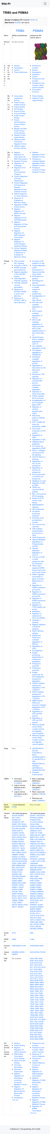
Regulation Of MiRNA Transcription (37, 1108)
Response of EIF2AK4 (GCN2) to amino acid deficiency (20, 292)
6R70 (36, 987)
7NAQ (41, 995)
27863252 (35, 789)
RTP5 (32, 900)
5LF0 (40, 965)
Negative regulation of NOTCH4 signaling (39, 626)
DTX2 (24, 837)
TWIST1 (20, 902)
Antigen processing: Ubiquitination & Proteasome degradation (37, 657)
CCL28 (32, 824)
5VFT (36, 978)
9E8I (36, 1034)
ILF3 (42, 850)
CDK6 (37, 824)
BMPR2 (24, 826)
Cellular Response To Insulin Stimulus (21, 195)
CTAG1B (22, 835)
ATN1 (43, 815)
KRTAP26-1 (34, 859)
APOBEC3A (16, 820)
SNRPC (14, 894)
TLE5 (25, 898)
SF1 (37, 902)
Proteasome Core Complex (38, 79)
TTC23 (14, 902)
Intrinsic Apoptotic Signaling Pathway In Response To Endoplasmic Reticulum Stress (20, 252)
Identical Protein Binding (19, 1061)
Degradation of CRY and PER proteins (37, 713)
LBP (38, 861)
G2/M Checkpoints (38, 537)
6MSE (42, 982)
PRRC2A (33, 883)
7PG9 (36, 997)
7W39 (41, 1006)
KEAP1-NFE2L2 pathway (38, 632)
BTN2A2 (33, 820)
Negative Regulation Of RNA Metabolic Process (39, 1102)
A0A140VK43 (34, 952)
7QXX (32, 1002)
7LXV (36, 993)
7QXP (32, 1000)
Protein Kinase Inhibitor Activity (19, 103)
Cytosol (16, 70)
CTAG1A (15, 835)
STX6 (42, 915)
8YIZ (35, 1032)
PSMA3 (38, 30)
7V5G (37, 1004)
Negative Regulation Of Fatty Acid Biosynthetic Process (21, 225)
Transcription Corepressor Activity (18, 98)
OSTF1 (22, 867)
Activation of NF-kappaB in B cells (38, 262)
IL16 (19, 857)
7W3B (37, 1008)
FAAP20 (15, 844)
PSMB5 (39, 889)
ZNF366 (38, 926)
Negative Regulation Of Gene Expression (20, 1049)
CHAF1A (20, 830)
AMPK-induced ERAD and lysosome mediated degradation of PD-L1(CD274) (39, 704)
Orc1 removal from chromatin (38, 525)
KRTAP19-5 (34, 857)
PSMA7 (38, 887)
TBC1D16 (33, 918)
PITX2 (20, 872)
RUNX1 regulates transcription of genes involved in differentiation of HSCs (38, 578)
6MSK (32, 987)
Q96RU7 (15, 954)
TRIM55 (14, 900)
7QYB (32, 1004)
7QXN (41, 997)
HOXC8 (14, 857)
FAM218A (41, 839)
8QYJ (32, 1021)
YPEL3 (32, 926)
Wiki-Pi (5, 3)
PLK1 (43, 874)
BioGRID (18, 22)
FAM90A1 (15, 846)
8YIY (31, 1032)
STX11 (38, 913)
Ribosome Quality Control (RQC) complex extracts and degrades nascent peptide (38, 728)
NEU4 (36, 867)
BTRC (38, 820)
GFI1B (43, 846)
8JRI (31, 1019)
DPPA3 (19, 837)
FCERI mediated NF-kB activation (38, 397)
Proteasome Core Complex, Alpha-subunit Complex (38, 85)
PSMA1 (39, 883)
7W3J (36, 1013)
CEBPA (39, 826)
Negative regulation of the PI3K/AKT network (21, 274)
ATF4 (20, 824)
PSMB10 (33, 889)
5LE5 (36, 963)
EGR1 (42, 837)
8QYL (36, 1021)
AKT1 (14, 817)
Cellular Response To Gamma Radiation (38, 1065)
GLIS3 (23, 848)
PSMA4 (38, 885)
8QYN (32, 1024)
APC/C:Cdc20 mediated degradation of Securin (37, 314)
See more (15, 1100)
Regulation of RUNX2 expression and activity (39, 587)
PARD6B (20, 870)
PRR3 (37, 881)
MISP (23, 865)
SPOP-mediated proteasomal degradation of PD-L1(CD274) (38, 695)
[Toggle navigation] (45, 3)
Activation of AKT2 (20, 265)
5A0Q (41, 958)
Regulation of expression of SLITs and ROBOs (38, 615)
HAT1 (14, 852)
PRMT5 (14, 878)
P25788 (42, 952)
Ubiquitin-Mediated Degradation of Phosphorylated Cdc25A (38, 542)
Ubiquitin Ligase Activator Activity (20, 147)
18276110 (33, 20)
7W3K (41, 1013)
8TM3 (36, 1026)
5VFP (32, 976)
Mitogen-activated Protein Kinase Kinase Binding (20, 130)
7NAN (40, 993)
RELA (20, 883)
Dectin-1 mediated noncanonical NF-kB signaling (38, 452)
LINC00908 (34, 863)
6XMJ (32, 991)
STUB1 (32, 913)
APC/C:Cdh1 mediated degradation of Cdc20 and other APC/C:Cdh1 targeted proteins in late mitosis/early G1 (39, 327)
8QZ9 (32, 1026)
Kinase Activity (19, 111)
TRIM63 (21, 900)
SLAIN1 (40, 904)
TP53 (43, 920)
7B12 (41, 991)
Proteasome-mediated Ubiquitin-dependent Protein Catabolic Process (39, 162)
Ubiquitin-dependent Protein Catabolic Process (38, 154)
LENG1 (14, 863)
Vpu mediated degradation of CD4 (39, 347)
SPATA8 (33, 911)
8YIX (41, 1030)
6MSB (32, 982)
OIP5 (17, 867)
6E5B (36, 980)
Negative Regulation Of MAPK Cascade (19, 211)
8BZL (37, 1015)
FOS (38, 844)
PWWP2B (39, 891)
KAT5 (14, 861)
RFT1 (43, 898)
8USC (37, 1030)
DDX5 (32, 835)
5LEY (32, 965)
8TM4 (41, 1026)
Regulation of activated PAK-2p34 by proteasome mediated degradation (37, 384)
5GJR (41, 960)
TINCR (38, 920)
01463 (32, 939)
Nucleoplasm (18, 68)
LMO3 (24, 863)
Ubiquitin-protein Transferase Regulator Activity (20, 141)
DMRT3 (32, 837)
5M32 (40, 969)
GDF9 (14, 848)
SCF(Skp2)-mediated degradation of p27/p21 (37, 360)
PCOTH (37, 874)
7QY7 (37, 1002)
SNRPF (38, 909)
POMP (36, 876)
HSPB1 (32, 850)
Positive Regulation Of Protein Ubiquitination (21, 178)
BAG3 (24, 824)
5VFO (40, 974)
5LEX (40, 963)
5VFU (41, 978)
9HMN (41, 1039)
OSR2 (43, 872)
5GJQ (36, 960)
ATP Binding (18, 109)
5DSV (32, 960)
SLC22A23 (33, 907)
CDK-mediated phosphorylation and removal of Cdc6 (37, 532)
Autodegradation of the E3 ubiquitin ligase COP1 (38, 402)
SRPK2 (39, 911)
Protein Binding (19, 107)
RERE (39, 898)
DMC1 (43, 835)
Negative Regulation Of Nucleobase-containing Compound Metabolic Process (20, 1079)
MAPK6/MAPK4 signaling (38, 506)
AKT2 (18, 817)
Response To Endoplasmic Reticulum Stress (20, 200)
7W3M (32, 1015)
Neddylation (36, 611)
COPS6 (21, 833)
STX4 (38, 915)
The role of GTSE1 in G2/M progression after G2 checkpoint (38, 560)
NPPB (39, 870)
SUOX (19, 896)
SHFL (21, 891)
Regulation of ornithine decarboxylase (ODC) (37, 410)
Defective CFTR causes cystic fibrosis (37, 500)
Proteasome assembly (36, 664)
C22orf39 (22, 828)
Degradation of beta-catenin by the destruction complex (39, 368)
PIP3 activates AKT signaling (19, 262)
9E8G (40, 1032)
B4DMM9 (15, 952)
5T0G (36, 971)
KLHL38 (19, 861)
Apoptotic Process (20, 161)
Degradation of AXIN (37, 436)
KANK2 (24, 859)
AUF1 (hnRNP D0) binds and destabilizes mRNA (39, 424)
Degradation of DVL (39, 439)
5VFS (32, 978)
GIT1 (18, 848)
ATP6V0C (33, 817)
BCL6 (14, 826)
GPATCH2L (16, 850)
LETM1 (42, 861)
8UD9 (41, 1028)
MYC (13, 867)
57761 (14, 933)
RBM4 (20, 881)
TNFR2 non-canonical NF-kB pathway (38, 489)
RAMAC (40, 896)
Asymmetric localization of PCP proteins (39, 430)
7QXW (41, 1000)
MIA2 (32, 867)
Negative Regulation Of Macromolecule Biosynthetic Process (19, 1091)
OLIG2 (38, 872)
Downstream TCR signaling (38, 375)
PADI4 (14, 870)
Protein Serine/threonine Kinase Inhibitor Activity (19, 123)
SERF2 (32, 902)
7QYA (41, 1002)
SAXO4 (14, 889)
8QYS (41, 1024)
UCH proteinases (38, 509)
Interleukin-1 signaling (36, 621)
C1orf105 (33, 822)
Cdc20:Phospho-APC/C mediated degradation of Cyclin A (38, 340)
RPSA (21, 885)
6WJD (37, 989)
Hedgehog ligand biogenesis (38, 442)
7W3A (32, 1008)
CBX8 (14, 830)
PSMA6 (32, 887)
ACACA (14, 815)
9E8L (36, 1037)
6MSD (37, 982)
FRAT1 (42, 844)
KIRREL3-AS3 (35, 854)
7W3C (41, 1008)
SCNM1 (20, 889)
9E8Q (36, 1039)
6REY (41, 987)
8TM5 (32, 1028)
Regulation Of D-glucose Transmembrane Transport (20, 170)
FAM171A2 (34, 839)
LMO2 (19, 863)
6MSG (32, 984)
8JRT (36, 1019)
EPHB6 (14, 841)
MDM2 (18, 865)
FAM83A (33, 841)
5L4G (32, 963)
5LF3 (36, 967)
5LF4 (40, 967)
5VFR (41, 976)
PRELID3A (34, 878)
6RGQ (32, 989)
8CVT (37, 1017)
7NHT (32, 997)
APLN (39, 815)
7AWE (37, 991)
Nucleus (17, 65)
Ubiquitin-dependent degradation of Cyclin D (37, 551)
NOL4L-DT (42, 867)
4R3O (32, 958)
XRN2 (42, 924)
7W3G (37, 1010)
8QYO (37, 1024)
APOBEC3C (16, 822)
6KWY (41, 980)
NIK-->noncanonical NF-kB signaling (39, 495)
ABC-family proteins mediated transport (38, 417)
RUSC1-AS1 (38, 900)
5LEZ (36, 965)
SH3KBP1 (33, 904)
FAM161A (21, 844)
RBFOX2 (33, 898)
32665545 (35, 783)
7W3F (32, 1010)
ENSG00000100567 (37, 945)
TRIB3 (20, 30)
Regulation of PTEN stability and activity (38, 607)
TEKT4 (19, 898)
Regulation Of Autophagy (19, 164)
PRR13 (32, 881)
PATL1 (32, 874)
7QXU (37, 1000)
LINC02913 (34, 865)
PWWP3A (33, 894)
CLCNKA (15, 833)
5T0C (32, 971)
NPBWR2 (33, 870)
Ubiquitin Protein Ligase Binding (20, 136)
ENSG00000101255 (19, 945)
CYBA (40, 833)
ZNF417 (14, 907)
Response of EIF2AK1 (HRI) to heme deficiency (20, 300)
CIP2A (32, 828)
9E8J (40, 1034)
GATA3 (37, 846)
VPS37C (36, 924)
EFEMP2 (21, 839)
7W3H (41, 1010)
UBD (36, 922)
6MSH (37, 984)
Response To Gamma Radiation (38, 1055)
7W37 (32, 1006)
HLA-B (24, 852)
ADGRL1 (33, 815)
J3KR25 (22, 952)
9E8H (32, 1034)
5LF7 (31, 969)
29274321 (17, 789)
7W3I (32, 1013)
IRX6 (19, 859)
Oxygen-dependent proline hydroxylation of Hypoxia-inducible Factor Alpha (38, 269)
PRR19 (20, 878)
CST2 (40, 830)
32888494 (41, 800)
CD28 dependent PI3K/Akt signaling (20, 279)
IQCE (32, 852)
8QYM (41, 1021)
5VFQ (36, 976)
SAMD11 (15, 887)
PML (20, 874)
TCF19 (24, 896)
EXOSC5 (21, 841)
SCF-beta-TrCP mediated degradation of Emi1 (37, 305)
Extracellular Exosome (36, 90)
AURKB (40, 817)
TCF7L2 (32, 920)
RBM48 (14, 883)
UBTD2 (14, 904)
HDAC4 (18, 852)
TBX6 (39, 918)
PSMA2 (32, 885)
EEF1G (14, 839)
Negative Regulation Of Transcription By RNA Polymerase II (21, 155)
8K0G (44, 1019)
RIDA (24, 883)
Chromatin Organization (18, 1070)
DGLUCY (37, 835)
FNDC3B (33, 844)
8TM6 (36, 1028)
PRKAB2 (22, 876)
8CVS (32, 1017)
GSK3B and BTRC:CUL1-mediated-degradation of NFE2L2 (37, 639)
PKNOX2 (15, 874)
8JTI (39, 1019)
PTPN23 (33, 891)
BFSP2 (18, 826)
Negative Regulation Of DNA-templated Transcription (19, 234)
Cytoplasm (36, 74)
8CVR (41, 1015)
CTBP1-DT (34, 833)
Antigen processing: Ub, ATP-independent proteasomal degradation (38, 676)
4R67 (36, 958)
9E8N (40, 1037)
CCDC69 (40, 822)
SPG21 (14, 896)
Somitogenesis (37, 650)
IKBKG (38, 850)
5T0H (40, 971)
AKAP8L (21, 815)
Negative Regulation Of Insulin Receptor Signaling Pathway (20, 242)
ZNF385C (33, 928)
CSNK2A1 (33, 830)
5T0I (31, 974)
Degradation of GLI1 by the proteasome (37, 463)
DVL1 (38, 837)
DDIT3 (14, 837)
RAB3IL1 (41, 894)
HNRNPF (15, 854)
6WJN (42, 989)
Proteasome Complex (36, 66)
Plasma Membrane (20, 72)
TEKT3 (14, 898)
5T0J (35, 974)
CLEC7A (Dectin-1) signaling (39, 458)
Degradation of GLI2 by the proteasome (37, 470)
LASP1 (33, 861)
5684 (31, 933)
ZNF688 (40, 928)
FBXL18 (39, 841)
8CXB (41, 1017)
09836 (14, 939)
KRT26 (24, 861)
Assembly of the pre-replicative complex (38, 520)
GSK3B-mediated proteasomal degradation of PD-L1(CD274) (38, 686)
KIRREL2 (42, 852)
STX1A (32, 915)
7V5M (41, 1004)
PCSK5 (14, 872)
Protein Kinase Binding (19, 116)
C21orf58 (15, 828)
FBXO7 (21, 846)
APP (22, 822)
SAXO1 (21, 887)
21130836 (17, 783)
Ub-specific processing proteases (36, 513)
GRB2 (22, 850)
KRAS (43, 854)
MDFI (14, 865)
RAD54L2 (33, 896)
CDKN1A (33, 826)
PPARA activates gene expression (20, 268)
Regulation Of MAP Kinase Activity (21, 205)
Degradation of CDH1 (37, 647)
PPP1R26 (15, 876)
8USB (32, 1030)
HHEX (40, 848)
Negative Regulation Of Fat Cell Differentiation (20, 217)
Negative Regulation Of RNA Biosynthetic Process (39, 1081)
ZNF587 (21, 907)
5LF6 (44, 967)
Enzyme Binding (20, 113)
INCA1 (23, 857)
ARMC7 (14, 824)
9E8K (32, 1037)
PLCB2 (14, 807)
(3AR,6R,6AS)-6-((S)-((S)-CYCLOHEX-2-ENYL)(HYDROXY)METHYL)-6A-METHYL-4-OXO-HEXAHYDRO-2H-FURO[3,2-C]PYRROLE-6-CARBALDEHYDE (39, 759)
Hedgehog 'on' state (39, 481)
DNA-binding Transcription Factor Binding (19, 1056)
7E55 (32, 993)
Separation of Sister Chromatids (38, 392)
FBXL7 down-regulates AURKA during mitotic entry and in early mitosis (39, 569)
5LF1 (31, 967)
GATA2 (32, 846)
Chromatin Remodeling (18, 1066)
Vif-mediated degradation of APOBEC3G (37, 352)
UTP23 (25, 904)
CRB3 (37, 828)
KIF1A (36, 852)
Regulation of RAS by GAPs (38, 484)
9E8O (32, 1039)
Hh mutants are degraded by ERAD (39, 447)
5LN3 (36, 969)
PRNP (40, 878)
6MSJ (42, 984)
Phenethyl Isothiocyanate (37, 773)
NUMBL (32, 872)
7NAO (32, 995)
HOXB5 (21, 854)
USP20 (19, 904)
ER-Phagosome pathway (37, 277)
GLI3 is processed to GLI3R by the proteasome (38, 476)
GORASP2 (34, 848)
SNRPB (40, 907)
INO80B (14, 859)
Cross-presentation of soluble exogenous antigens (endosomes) (38, 289)
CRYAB (42, 828)
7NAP (37, 995)
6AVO (32, 980)
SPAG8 (20, 894)
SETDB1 (15, 891)
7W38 (36, 1006)
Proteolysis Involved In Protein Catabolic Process (38, 169)
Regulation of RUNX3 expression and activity (39, 600)
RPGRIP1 (15, 885)
